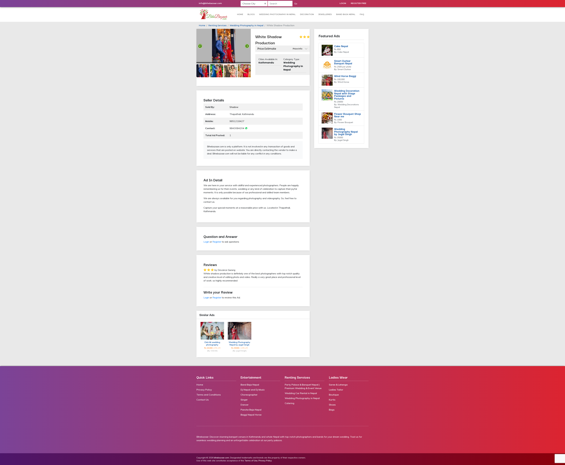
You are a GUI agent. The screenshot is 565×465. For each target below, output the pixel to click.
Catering (289, 403)
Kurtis (332, 399)
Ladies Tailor (336, 389)
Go (295, 3)
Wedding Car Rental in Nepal (301, 393)
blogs (251, 14)
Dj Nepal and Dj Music (253, 389)
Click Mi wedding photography (212, 343)
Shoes (332, 404)
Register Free (358, 3)
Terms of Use (251, 460)
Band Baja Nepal (345, 14)
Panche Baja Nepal (251, 409)
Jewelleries (325, 14)
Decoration (307, 14)
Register (216, 241)
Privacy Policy (204, 389)
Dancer (245, 404)
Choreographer (249, 394)
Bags (331, 409)
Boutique (334, 394)
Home (240, 14)
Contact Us (202, 399)
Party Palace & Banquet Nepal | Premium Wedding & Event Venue (303, 386)
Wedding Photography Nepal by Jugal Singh (239, 343)
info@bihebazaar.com (210, 3)
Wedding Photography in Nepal (277, 14)
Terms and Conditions (208, 394)
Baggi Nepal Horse (251, 414)
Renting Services (217, 25)
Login (343, 3)
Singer (244, 399)
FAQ (362, 14)
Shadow (234, 107)
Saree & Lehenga (338, 384)
